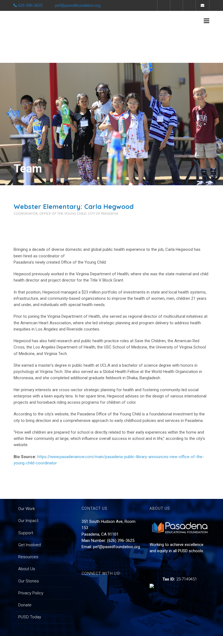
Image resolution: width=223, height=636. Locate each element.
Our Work (26, 508)
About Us (26, 568)
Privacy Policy (30, 593)
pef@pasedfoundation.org (116, 546)
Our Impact (28, 520)
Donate (25, 605)
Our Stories (28, 581)
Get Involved (29, 544)
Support (25, 532)
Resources (28, 556)
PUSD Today (29, 617)
